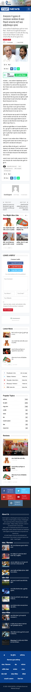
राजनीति (9, 39)
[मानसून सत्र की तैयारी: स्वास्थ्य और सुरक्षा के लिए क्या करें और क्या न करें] (5, 599)
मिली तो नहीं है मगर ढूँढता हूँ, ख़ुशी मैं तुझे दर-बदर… (15, 452)
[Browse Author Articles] (15, 188)
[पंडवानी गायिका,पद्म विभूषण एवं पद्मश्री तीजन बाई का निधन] (6, 351)
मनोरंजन (23, 664)
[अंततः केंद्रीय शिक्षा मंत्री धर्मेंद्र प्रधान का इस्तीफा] (8, 222)
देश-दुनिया (5, 39)
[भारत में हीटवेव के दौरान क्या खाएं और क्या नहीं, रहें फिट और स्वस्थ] (5, 607)
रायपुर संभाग (5, 406)
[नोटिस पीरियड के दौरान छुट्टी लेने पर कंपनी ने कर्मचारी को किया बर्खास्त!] (5, 634)
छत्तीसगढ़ (5, 399)
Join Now (21, 75)
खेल (4, 417)
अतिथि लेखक (5, 669)
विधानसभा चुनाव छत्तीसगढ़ (13, 660)
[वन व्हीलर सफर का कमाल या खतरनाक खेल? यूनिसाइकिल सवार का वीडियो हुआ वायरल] (5, 626)
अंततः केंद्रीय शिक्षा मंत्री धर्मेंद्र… (18, 458)
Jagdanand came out (8, 168)
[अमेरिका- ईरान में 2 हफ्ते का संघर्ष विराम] (22, 236)
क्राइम (4, 413)
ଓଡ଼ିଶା (23, 669)
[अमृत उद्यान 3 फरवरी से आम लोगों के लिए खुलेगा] (5, 582)
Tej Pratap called (7, 170)
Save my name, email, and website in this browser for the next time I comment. (14, 305)
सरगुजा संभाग (6, 428)
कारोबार (15, 669)
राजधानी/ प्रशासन (6, 421)
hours (20, 166)
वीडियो (24, 674)
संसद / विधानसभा (6, 664)
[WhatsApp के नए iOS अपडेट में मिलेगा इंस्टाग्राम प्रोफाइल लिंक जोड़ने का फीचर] (5, 642)
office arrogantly (17, 168)
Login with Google (16, 266)
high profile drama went (12, 166)
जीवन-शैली (4, 674)
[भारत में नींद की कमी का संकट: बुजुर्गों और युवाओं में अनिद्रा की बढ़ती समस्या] (5, 591)
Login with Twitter (17, 270)
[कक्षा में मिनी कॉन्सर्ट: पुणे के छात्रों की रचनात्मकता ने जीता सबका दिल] (5, 617)
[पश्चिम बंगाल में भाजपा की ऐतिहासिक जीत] (22, 222)
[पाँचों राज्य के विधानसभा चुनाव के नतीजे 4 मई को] (8, 236)
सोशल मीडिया (14, 674)
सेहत (4, 424)
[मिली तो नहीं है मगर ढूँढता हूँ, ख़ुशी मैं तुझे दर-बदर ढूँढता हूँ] (6, 335)
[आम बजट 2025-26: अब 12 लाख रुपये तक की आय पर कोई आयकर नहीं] (5, 564)
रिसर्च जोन (20, 679)
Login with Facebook (16, 263)
